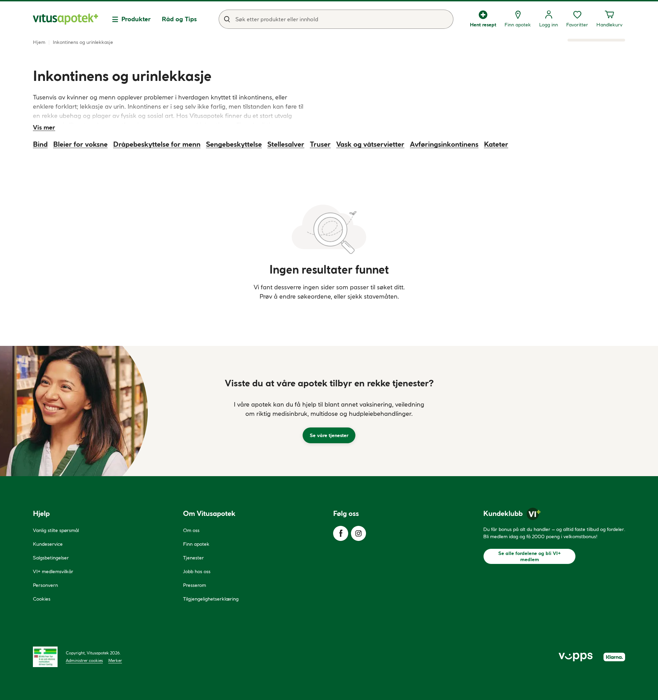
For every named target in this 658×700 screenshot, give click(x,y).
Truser (320, 144)
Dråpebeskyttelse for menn (156, 144)
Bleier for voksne (80, 144)
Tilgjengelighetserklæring (211, 599)
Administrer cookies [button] (84, 660)
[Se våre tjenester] (329, 411)
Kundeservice (48, 544)
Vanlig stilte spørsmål (56, 530)
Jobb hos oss (196, 571)
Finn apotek (196, 544)
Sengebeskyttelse (234, 144)
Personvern (45, 585)
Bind (40, 144)
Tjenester (193, 558)
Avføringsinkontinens (444, 144)
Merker (115, 660)
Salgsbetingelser (51, 558)
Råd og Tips (179, 19)
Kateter (496, 144)
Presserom (194, 585)
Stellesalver (285, 144)
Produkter (136, 19)
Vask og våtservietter (370, 144)
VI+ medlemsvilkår (53, 571)
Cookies (41, 599)
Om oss (191, 530)
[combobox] (336, 19)
